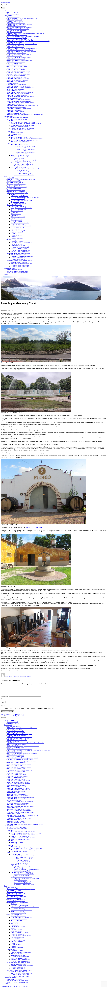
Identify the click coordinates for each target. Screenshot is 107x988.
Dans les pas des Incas (16, 244)
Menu (2, 8)
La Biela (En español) (16, 235)
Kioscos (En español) (16, 220)
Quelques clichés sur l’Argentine (16, 191)
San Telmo (13, 236)
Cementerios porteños (16, 221)
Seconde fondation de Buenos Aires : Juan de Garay (24, 125)
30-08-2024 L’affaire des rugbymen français (19, 57)
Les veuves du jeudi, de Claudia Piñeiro (17, 271)
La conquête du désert (16, 134)
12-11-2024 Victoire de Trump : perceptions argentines (21, 51)
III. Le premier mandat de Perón (22, 172)
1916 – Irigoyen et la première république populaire (24, 140)
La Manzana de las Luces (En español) (21, 226)
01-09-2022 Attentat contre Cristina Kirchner (19, 101)
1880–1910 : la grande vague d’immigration (22, 137)
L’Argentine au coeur (9, 11)
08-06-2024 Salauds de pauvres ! (16, 59)
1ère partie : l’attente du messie (19, 262)
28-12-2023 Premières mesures (15, 68)
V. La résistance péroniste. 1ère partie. (24, 175)
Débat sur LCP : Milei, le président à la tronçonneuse (21, 179)
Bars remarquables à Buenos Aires (16, 184)
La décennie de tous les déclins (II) (20, 266)
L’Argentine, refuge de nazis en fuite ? (17, 117)
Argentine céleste (5, 2)
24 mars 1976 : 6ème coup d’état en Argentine (19, 24)
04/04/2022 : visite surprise (14, 110)
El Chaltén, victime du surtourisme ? (16, 187)
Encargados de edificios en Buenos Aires (21, 208)
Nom (2, 699)
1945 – (9, 143)
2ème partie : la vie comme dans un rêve (21, 263)
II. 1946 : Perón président (20, 170)
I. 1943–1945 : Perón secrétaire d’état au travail (26, 169)
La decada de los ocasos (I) (18, 257)
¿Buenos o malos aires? (17, 211)
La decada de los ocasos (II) (18, 259)
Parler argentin (14, 212)
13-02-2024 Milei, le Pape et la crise (16, 65)
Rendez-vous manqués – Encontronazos (21, 200)
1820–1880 (10, 131)
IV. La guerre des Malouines (21, 150)
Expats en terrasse (15, 229)
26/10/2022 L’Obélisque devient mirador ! (18, 99)
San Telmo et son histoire (14, 181)
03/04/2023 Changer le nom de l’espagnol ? (18, 86)
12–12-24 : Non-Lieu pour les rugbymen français (20, 50)
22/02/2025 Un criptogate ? (14, 42)
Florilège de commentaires (14, 90)
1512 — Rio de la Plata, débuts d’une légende (23, 122)
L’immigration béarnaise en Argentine (17, 119)
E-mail (3, 702)
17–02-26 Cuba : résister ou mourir (16, 26)
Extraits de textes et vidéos (21, 153)
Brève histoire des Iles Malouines (26, 152)
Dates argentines (8, 116)
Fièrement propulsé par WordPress (19, 986)
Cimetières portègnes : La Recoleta (20, 223)
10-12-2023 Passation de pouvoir (16, 69)
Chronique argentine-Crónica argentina (17, 193)
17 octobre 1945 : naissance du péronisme (22, 163)
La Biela (13, 233)
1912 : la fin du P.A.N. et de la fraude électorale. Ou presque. (27, 138)
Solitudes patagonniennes (14, 188)
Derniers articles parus (13, 14)
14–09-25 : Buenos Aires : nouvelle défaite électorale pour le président (25, 33)
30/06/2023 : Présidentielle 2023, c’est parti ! (19, 80)
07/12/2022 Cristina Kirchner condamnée (18, 93)
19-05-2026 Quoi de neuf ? (14, 20)
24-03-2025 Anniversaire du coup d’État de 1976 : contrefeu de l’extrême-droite (28, 41)
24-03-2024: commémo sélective (16, 62)
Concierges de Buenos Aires (18, 206)
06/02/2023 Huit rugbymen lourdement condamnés (20, 87)
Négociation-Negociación (17, 202)
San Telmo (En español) (17, 238)
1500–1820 (10, 120)
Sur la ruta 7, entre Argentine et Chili (20, 250)
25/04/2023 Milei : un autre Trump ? (16, 84)
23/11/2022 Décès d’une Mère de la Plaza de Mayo (20, 96)
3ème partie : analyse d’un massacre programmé (26, 160)
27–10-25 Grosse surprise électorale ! (17, 30)
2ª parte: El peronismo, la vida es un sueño (22, 256)
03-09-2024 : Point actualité (14, 56)
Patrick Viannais (9, 676)
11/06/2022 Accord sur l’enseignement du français (20, 102)
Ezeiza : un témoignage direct (22, 161)
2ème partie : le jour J (19, 158)
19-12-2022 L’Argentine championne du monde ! (20, 92)
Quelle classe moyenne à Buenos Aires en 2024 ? (20, 60)
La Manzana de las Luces (17, 224)
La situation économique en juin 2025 (17, 38)
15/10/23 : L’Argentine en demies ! (16, 75)
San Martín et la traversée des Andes (20, 129)
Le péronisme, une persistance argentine (21, 167)
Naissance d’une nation (17, 132)
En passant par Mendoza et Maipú (20, 247)
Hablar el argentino (16, 214)
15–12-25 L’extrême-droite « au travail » (18, 29)
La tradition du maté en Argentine (16, 190)
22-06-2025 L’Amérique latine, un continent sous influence (23, 36)
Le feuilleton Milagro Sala (14, 98)
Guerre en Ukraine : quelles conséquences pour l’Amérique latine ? (25, 114)
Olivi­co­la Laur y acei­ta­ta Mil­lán (34, 527)
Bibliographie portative (10, 268)
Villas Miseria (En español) (18, 217)
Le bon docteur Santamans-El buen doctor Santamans (25, 197)
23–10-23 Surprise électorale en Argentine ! (18, 74)
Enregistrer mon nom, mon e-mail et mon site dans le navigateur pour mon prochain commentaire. (28, 708)
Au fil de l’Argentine (12, 178)
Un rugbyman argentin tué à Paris (16, 113)
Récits (5, 176)
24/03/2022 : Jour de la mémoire (15, 111)
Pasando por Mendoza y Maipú (19, 248)
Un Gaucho (14, 194)
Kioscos (13, 218)
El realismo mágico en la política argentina (18, 253)
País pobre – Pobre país (17, 232)
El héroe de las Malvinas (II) (18, 203)
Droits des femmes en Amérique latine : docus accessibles (22, 105)
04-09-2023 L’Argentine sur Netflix (16, 77)
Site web (3, 705)
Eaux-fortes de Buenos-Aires (15, 182)
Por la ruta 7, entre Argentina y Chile (20, 251)
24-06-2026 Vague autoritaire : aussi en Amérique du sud (22, 18)
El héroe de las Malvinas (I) (18, 199)
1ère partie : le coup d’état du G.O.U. (24, 164)
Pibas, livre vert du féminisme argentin (17, 272)
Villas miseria (14, 215)
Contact (6, 274)
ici (14, 310)
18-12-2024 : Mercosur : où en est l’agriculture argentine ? (22, 48)
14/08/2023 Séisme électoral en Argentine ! (18, 78)
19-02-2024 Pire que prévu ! (14, 63)
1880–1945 (10, 135)
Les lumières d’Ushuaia (17, 241)
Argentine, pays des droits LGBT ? (16, 107)
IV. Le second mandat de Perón (22, 173)
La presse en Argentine (13, 17)
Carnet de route (11, 239)
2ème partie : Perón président (21, 166)
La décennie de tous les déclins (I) (20, 265)
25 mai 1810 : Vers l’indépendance (20, 126)
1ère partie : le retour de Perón (22, 156)
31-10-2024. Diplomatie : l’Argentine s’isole (19, 54)
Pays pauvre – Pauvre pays (18, 230)
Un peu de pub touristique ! (14, 104)
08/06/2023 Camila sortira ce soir (16, 81)
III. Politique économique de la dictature (24, 149)
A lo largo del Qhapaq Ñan (18, 245)
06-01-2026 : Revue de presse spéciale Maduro (19, 27)
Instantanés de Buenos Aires (14, 205)
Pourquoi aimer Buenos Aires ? (19, 209)
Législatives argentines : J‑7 (14, 32)
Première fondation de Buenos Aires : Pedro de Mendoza (26, 123)
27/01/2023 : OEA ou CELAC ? (16, 89)
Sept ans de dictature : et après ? (15, 21)
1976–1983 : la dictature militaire (19, 144)
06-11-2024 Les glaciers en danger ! (16, 53)
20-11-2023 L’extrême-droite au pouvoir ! (18, 72)
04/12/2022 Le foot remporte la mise (17, 95)
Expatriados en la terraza (17, 227)
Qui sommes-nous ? (12, 12)
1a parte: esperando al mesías (18, 254)
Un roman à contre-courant (14, 269)
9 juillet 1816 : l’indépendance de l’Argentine (23, 128)
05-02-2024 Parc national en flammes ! (17, 66)
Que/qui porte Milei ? (13, 83)
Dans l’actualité (8, 15)
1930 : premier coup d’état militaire (20, 141)
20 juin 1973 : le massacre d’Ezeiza (20, 155)
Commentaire (5, 696)
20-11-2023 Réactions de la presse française (18, 71)
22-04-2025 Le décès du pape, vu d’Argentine (19, 39)
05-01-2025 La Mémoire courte (15, 47)
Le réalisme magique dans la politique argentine (19, 260)
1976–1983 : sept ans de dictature (16, 23)
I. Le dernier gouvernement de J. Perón (24, 146)
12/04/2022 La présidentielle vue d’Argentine (19, 108)
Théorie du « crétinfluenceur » (15, 185)
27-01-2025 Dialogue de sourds (15, 45)
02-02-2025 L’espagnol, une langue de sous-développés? (22, 44)
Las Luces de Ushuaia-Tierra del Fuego (21, 242)
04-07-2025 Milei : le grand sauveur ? (17, 35)
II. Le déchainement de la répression (23, 147)
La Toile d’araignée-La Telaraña (19, 196)
